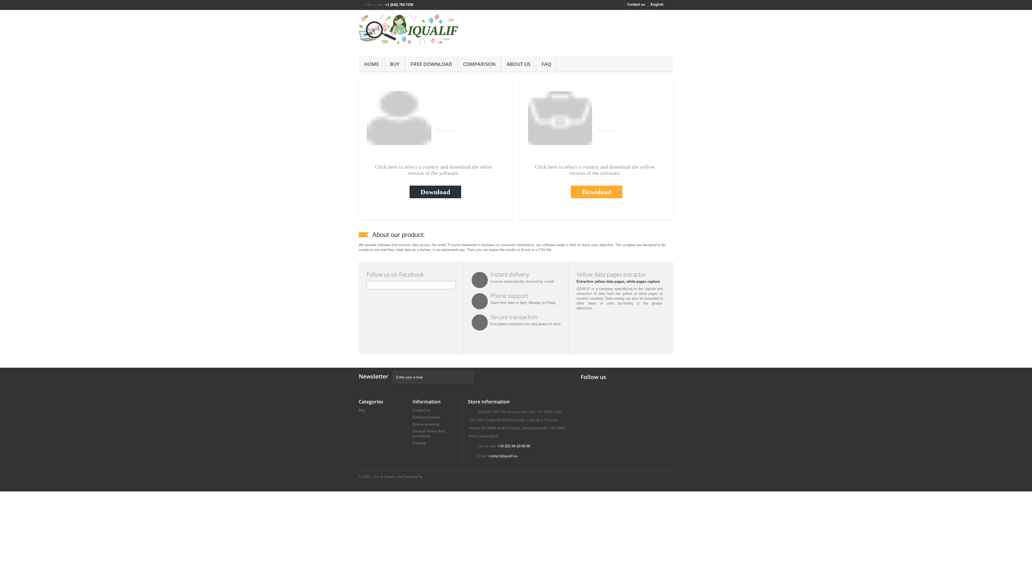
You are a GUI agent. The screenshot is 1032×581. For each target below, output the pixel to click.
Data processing (426, 424)
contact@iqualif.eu (503, 456)
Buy (395, 64)
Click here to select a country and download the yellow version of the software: (595, 170)
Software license (426, 417)
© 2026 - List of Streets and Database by (391, 477)
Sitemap (419, 443)
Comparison (479, 64)
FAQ (546, 64)
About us (519, 64)
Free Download (431, 64)
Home (371, 64)
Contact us (636, 4)
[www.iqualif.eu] (408, 32)
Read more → (449, 130)
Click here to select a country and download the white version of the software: (433, 170)
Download (435, 192)
